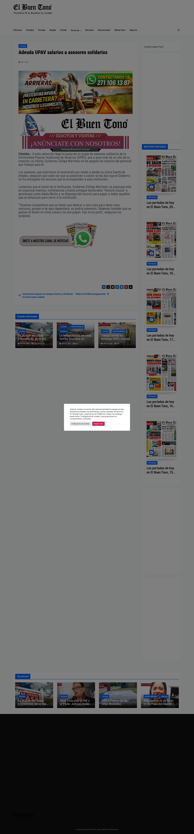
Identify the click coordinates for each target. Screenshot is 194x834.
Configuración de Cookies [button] (80, 424)
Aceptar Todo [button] (98, 424)
